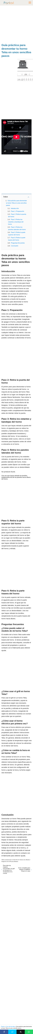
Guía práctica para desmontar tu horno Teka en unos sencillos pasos (16, 203)
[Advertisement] (16, 24)
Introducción (15, 208)
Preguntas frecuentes (18, 243)
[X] (20, 1032)
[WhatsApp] (29, 1032)
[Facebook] (4, 1032)
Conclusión (14, 246)
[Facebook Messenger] (12, 1032)
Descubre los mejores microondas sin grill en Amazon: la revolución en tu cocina (8, 869)
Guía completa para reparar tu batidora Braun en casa (24, 869)
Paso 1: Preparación (17, 211)
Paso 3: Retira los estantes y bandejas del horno (15, 222)
